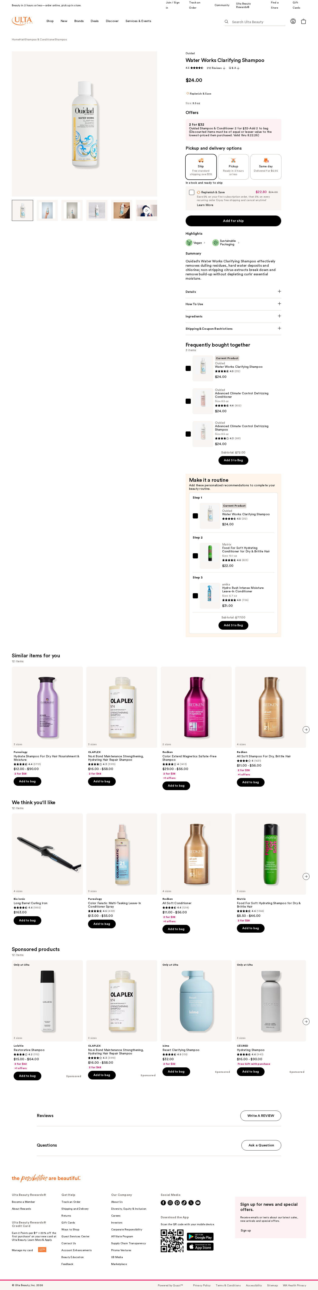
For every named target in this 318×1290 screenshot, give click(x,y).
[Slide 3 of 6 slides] (72, 210)
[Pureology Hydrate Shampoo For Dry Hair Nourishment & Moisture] (47, 721)
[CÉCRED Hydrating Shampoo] (270, 1013)
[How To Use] (233, 304)
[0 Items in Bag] (303, 21)
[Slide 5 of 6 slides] (121, 210)
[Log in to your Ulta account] (293, 21)
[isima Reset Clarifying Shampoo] (196, 1013)
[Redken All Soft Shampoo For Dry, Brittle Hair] (270, 721)
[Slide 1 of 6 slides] (22, 210)
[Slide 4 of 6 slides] (97, 210)
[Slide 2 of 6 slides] (47, 210)
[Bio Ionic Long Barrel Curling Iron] (47, 863)
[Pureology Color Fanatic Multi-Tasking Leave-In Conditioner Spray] (121, 865)
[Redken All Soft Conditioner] (196, 868)
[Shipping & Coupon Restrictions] (233, 329)
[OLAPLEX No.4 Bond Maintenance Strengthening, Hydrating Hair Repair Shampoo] (121, 721)
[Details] (233, 292)
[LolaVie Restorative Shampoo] (47, 1015)
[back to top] (305, 1277)
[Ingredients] (233, 317)
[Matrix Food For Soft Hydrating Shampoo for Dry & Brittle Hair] (270, 867)
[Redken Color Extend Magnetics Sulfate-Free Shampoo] (196, 723)
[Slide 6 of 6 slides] (146, 210)
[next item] (306, 729)
